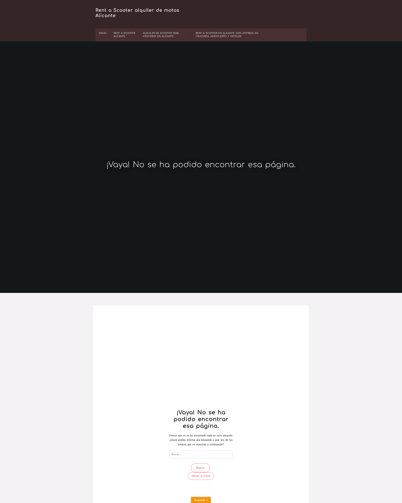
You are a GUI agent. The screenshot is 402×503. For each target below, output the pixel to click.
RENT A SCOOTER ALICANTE (124, 34)
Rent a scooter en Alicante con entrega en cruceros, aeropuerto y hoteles (227, 34)
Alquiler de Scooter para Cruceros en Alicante (161, 34)
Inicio (102, 33)
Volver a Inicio (201, 476)
